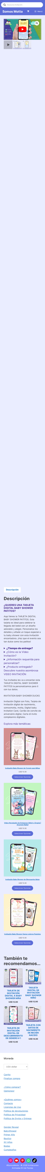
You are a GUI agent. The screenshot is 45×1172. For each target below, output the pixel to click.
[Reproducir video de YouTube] (22, 29)
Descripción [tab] (12, 589)
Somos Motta (12, 11)
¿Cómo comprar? (12, 1087)
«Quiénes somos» (13, 1099)
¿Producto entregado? (19, 666)
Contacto (8, 1103)
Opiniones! (9, 1091)
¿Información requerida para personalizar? (21, 661)
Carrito (7, 1074)
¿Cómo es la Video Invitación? (16, 653)
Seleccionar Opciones (22, 777)
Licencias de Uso (12, 1107)
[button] (37, 23)
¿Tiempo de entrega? (19, 648)
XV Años (8, 1142)
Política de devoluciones (16, 1111)
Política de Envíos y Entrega (18, 1118)
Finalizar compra (12, 1078)
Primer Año (9, 1134)
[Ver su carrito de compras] (28, 11)
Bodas (7, 1146)
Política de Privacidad (15, 1114)
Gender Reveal (11, 1127)
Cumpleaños (10, 1150)
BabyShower (10, 1131)
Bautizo (7, 1138)
